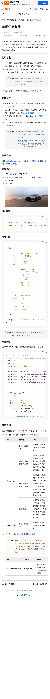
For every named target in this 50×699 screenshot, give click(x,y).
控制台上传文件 (28, 112)
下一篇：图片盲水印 (40, 583)
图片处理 (30, 20)
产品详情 (24, 35)
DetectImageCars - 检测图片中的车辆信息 (22, 161)
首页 (3, 20)
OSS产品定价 (31, 434)
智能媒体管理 (11, 20)
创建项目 (10, 125)
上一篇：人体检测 (9, 583)
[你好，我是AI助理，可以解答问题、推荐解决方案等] (36, 8)
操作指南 (21, 20)
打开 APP (43, 3)
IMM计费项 (30, 534)
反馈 (28, 595)
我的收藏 (42, 35)
